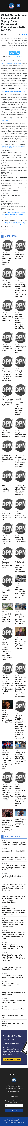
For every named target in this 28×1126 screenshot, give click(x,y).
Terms (5, 1122)
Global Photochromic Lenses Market (11, 63)
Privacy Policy (12, 1122)
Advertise (20, 1122)
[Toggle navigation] (18, 5)
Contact (14, 1124)
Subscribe (14, 1110)
